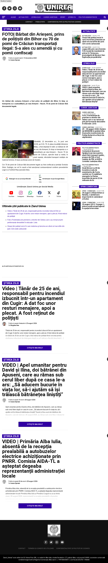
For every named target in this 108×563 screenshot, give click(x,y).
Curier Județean (50, 17)
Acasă (13, 17)
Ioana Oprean (15, 60)
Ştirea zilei (36, 17)
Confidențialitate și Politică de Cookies (64, 22)
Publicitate (40, 22)
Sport (62, 17)
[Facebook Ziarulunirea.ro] (46, 542)
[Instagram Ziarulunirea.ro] (57, 542)
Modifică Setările (6, 1)
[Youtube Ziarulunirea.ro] (62, 542)
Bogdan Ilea (15, 325)
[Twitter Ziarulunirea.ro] (51, 542)
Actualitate (23, 17)
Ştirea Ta (72, 17)
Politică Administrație (88, 17)
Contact (29, 22)
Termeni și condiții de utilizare (41, 548)
